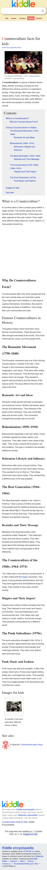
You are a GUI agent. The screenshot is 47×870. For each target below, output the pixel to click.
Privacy (31, 861)
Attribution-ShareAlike (27, 815)
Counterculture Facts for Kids (15, 821)
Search (43, 11)
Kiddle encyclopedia (25, 809)
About (22, 861)
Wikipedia (39, 856)
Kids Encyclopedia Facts (11, 47)
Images (13, 18)
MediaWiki (33, 858)
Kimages (22, 18)
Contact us (6, 863)
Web (6, 18)
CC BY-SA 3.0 (28, 851)
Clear (37, 11)
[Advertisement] (23, 28)
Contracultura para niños (31, 744)
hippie (25, 576)
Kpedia (30, 18)
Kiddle (4, 861)
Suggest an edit (30, 834)
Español (39, 18)
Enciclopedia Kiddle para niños (26, 863)
